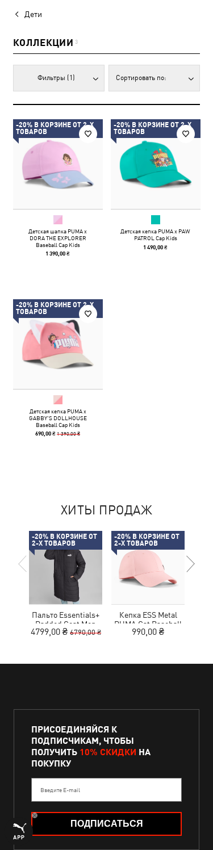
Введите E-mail (60, 789)
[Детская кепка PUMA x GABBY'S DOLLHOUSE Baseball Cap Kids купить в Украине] (58, 344)
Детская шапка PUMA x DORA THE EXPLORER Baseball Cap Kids (57, 238)
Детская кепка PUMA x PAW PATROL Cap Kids (155, 234)
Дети (33, 14)
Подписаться (106, 823)
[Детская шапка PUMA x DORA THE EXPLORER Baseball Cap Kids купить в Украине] (58, 164)
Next (189, 564)
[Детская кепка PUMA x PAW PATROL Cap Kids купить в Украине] (156, 164)
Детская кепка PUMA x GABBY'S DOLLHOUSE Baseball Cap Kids (58, 417)
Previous (23, 564)
